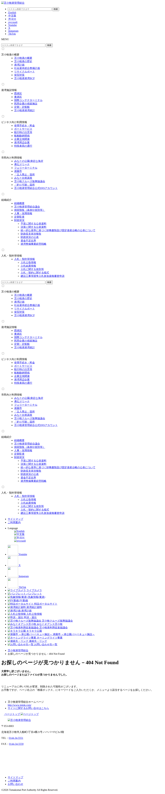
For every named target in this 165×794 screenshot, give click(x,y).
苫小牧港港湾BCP (24, 78)
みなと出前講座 (23, 178)
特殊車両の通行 (23, 145)
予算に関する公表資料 (33, 223)
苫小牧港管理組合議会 (27, 206)
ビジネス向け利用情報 (14, 122)
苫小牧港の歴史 (23, 61)
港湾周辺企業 (22, 142)
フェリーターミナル (25, 167)
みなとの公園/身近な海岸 (28, 161)
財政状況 (19, 220)
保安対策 (19, 75)
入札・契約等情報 (11, 255)
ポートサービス (23, 129)
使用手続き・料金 (24, 125)
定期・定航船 (22, 107)
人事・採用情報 (23, 213)
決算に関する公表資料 (33, 227)
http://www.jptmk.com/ (19, 705)
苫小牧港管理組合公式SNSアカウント (36, 188)
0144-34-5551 (16, 738)
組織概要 (19, 203)
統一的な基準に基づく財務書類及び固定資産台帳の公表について (58, 230)
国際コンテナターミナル (28, 100)
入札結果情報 (28, 265)
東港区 (18, 96)
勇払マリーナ (22, 164)
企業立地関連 (22, 139)
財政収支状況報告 (31, 233)
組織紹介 (6, 199)
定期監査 (19, 216)
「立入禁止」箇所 (24, 174)
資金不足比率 (28, 240)
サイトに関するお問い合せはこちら (28, 708)
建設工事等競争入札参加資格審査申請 (42, 276)
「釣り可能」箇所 (24, 184)
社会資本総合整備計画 (27, 68)
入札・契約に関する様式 (35, 272)
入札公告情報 (28, 262)
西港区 (18, 93)
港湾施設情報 (9, 90)
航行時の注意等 (23, 132)
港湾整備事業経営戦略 (33, 244)
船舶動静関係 (22, 135)
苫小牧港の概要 (10, 54)
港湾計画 (19, 64)
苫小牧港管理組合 (18, 650)
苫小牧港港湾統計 (24, 110)
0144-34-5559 (16, 744)
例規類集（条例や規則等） (29, 210)
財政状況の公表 (30, 237)
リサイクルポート (24, 71)
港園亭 (18, 171)
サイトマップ (15, 519)
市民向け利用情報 (11, 157)
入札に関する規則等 (32, 269)
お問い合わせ (15, 784)
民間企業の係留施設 (25, 103)
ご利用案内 (14, 522)
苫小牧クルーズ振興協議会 (29, 181)
